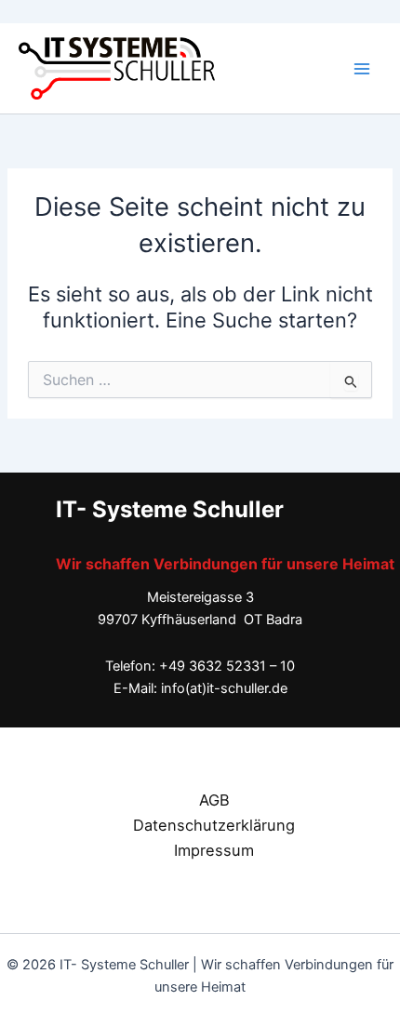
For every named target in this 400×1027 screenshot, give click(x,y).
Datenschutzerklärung (214, 825)
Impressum (214, 850)
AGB (214, 800)
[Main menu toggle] (361, 68)
